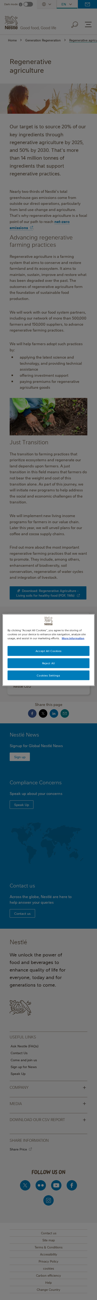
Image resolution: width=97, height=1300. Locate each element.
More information (73, 638)
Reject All (48, 663)
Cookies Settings (48, 675)
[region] (48, 650)
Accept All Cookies (48, 650)
